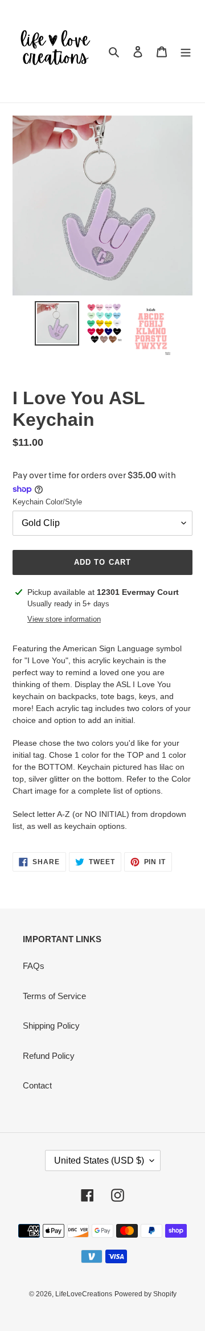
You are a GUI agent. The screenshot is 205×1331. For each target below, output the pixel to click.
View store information (64, 619)
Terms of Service (54, 996)
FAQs (33, 966)
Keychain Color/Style (47, 502)
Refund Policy (49, 1056)
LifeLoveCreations (83, 1294)
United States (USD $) (99, 1160)
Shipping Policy (51, 1025)
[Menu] (186, 51)
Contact (37, 1085)
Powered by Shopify (145, 1294)
